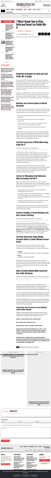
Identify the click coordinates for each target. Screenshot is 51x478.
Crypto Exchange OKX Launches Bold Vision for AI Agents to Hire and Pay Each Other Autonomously (7, 107)
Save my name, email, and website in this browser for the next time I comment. (17, 425)
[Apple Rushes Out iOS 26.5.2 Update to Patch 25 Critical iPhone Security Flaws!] (3, 48)
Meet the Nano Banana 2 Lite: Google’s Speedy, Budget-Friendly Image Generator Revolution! (6, 92)
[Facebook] (39, 34)
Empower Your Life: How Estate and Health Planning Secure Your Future (9, 43)
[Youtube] (9, 464)
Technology (20, 31)
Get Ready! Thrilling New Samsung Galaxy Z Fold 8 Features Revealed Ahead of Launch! (10, 56)
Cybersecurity (28, 31)
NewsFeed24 (25, 34)
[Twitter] (42, 34)
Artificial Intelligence (6, 95)
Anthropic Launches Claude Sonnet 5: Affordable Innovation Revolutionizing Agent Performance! (7, 99)
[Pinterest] (45, 34)
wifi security (35, 347)
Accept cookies (17, 475)
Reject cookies (26, 475)
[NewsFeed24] (17, 34)
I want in (44, 460)
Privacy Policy (43, 463)
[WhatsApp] (48, 34)
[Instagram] (4, 464)
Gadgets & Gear (4, 80)
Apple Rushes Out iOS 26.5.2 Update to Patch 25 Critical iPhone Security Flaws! (10, 49)
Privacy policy (34, 475)
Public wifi (29, 347)
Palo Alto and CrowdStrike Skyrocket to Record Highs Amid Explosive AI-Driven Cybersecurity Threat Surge (7, 84)
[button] (48, 11)
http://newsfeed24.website (14, 413)
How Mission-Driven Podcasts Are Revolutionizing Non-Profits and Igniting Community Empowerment (10, 35)
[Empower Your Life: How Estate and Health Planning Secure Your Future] (3, 42)
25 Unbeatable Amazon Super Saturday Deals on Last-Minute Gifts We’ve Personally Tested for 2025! (39, 403)
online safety (23, 347)
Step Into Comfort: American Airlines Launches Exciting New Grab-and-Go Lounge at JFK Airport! (10, 27)
